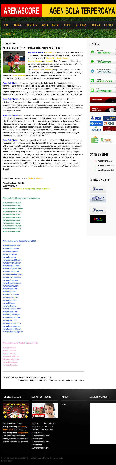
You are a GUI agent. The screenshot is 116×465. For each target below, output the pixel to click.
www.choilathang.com (12, 283)
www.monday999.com (12, 260)
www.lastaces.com (11, 294)
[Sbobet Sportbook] (46, 58)
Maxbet (38, 61)
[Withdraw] (44, 70)
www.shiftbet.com (10, 362)
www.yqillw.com (9, 306)
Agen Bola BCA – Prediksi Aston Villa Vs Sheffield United (29, 377)
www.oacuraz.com (10, 297)
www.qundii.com (10, 300)
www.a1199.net (9, 353)
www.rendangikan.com (12, 274)
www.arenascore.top (11, 223)
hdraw (49, 70)
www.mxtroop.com (11, 359)
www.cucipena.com (11, 271)
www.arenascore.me (11, 206)
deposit (37, 70)
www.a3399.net (9, 351)
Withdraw (81, 25)
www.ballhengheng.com (13, 332)
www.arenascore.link (12, 203)
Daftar (55, 25)
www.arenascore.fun (11, 232)
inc (47, 61)
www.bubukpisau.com (12, 269)
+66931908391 (49, 424)
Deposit (67, 25)
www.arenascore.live (12, 229)
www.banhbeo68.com (12, 329)
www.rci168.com (10, 254)
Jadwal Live (9, 34)
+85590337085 (49, 427)
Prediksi (108, 25)
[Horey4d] (45, 61)
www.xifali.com (9, 303)
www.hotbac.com (10, 312)
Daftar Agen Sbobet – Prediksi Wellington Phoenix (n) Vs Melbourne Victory (50, 380)
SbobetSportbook (54, 58)
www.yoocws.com (10, 251)
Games (44, 25)
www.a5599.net (9, 348)
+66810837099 (47, 430)
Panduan (95, 25)
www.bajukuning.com (12, 277)
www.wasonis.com (11, 286)
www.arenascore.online (13, 209)
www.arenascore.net (11, 214)
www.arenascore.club (12, 226)
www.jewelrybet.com (11, 317)
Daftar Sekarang (19, 75)
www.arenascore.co (11, 220)
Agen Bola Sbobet (36, 52)
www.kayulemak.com (12, 263)
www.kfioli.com (9, 292)
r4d (51, 61)
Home (6, 25)
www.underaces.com (12, 309)
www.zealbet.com (10, 365)
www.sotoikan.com (11, 248)
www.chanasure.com (12, 323)
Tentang (17, 25)
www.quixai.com (10, 320)
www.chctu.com (9, 257)
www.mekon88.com (11, 356)
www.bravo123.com (11, 266)
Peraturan (31, 25)
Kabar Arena (103, 161)
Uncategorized (104, 170)
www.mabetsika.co (11, 246)
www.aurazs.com (10, 289)
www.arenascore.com (12, 211)
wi (46, 70)
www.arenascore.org (12, 217)
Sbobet (31, 178)
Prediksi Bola (103, 165)
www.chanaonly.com (11, 326)
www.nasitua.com (10, 280)
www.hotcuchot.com (11, 315)
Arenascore (50, 52)
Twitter (63, 405)
